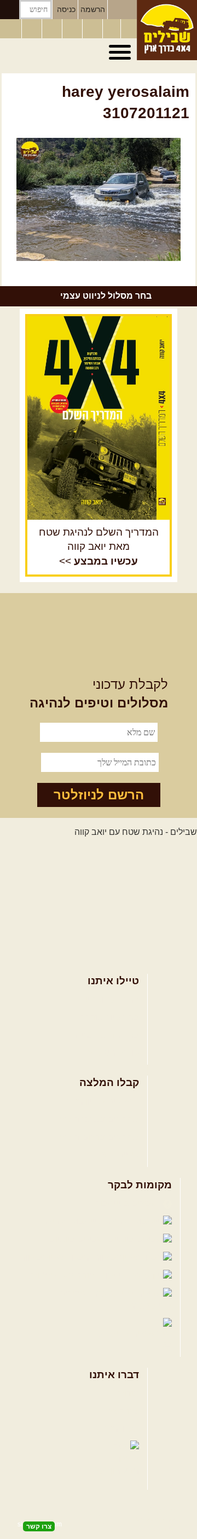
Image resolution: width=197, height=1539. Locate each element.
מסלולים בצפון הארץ (101, 1101)
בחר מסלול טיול (110, 999)
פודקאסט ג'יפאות (64, 1275)
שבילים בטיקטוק (129, 1333)
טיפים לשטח (116, 1154)
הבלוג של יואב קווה (55, 1257)
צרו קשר (123, 1411)
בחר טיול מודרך (110, 1017)
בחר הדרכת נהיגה (105, 1035)
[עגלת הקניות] (111, 29)
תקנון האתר (117, 1428)
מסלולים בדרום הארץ (99, 1137)
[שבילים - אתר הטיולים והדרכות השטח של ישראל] (167, 30)
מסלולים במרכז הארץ (99, 1119)
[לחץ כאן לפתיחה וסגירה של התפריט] (121, 52)
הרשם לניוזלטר (99, 794)
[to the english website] (10, 27)
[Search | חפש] (9, 9)
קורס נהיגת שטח (108, 1053)
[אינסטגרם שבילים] (73, 29)
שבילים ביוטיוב (78, 1239)
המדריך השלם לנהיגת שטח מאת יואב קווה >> (99, 546)
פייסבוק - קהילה (72, 1221)
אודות (128, 1393)
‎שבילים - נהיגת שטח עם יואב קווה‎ (135, 832)
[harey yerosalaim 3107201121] (98, 199)
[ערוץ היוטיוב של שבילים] (93, 29)
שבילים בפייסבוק (127, 1203)
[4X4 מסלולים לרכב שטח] (98, 417)
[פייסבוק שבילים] (53, 29)
